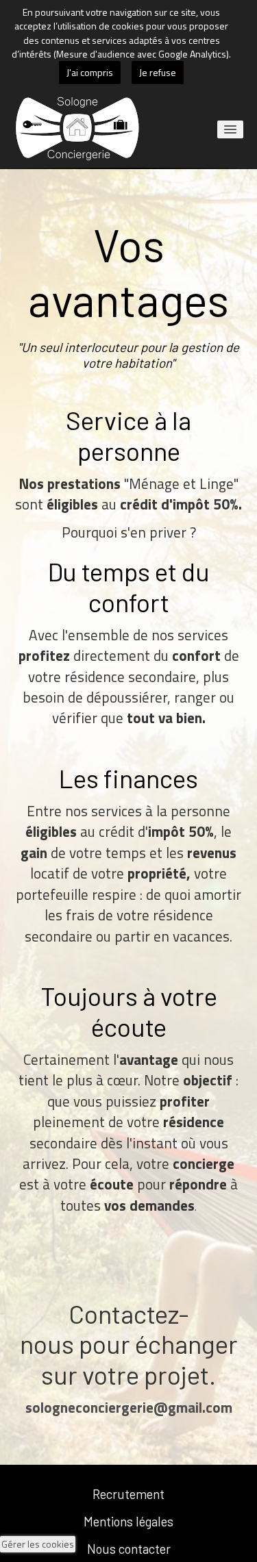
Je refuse (157, 72)
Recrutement (128, 1494)
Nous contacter (129, 1549)
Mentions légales (128, 1521)
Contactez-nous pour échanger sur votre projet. (129, 1344)
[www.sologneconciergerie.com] (78, 128)
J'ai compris (89, 72)
